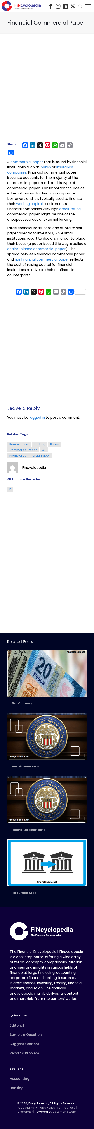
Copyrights (26, 1107)
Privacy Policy (45, 1107)
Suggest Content (24, 1044)
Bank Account (19, 444)
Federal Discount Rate (28, 830)
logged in (37, 417)
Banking (39, 444)
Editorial (17, 1025)
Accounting (20, 1078)
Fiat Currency (22, 703)
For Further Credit (25, 893)
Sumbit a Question (26, 1034)
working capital (29, 203)
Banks (54, 444)
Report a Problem (24, 1053)
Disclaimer (25, 1112)
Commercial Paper (23, 450)
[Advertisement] (47, 90)
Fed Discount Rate (25, 766)
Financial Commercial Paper (29, 456)
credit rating (70, 208)
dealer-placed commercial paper (36, 248)
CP (44, 450)
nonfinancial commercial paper (42, 259)
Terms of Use (66, 1107)
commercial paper (26, 161)
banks (45, 167)
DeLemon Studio (64, 1112)
